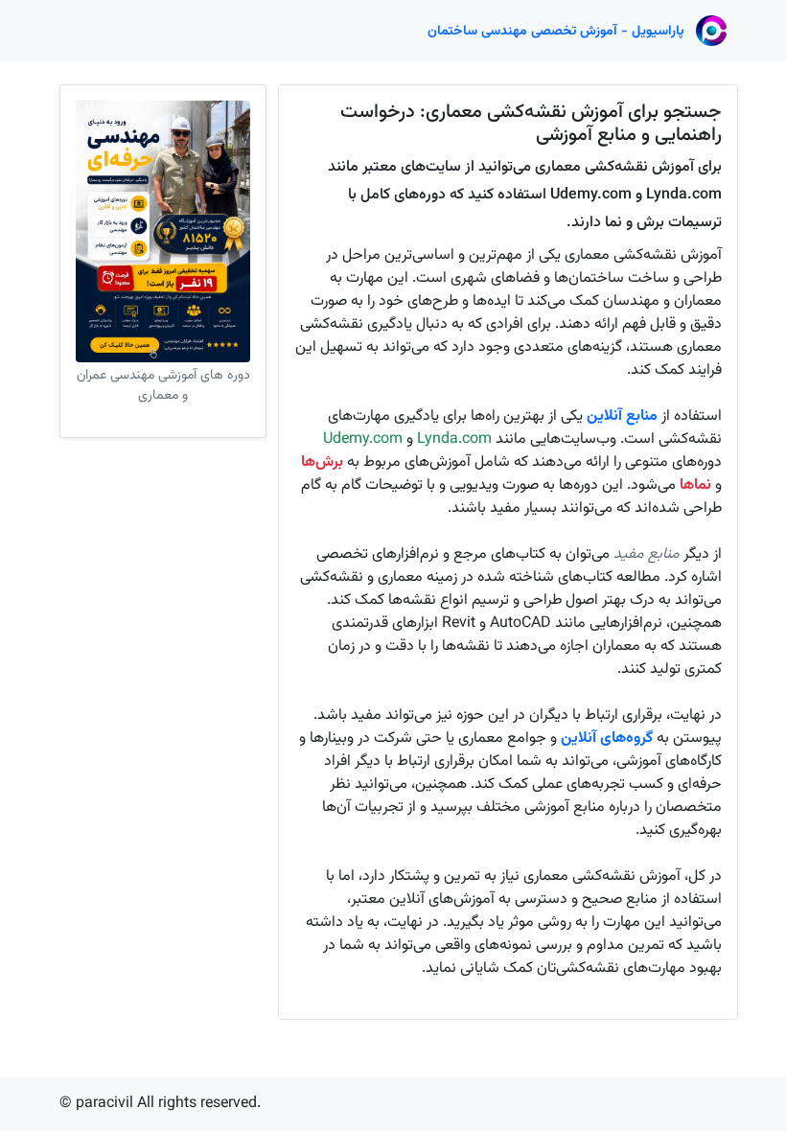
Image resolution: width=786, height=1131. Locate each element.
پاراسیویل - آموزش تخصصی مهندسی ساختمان (556, 31)
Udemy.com (363, 439)
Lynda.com (454, 439)
